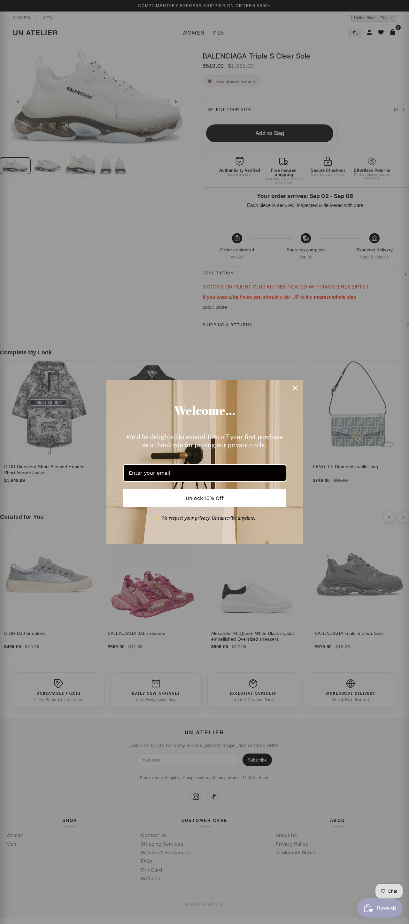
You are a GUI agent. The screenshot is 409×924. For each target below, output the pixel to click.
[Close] (295, 388)
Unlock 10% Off (205, 498)
